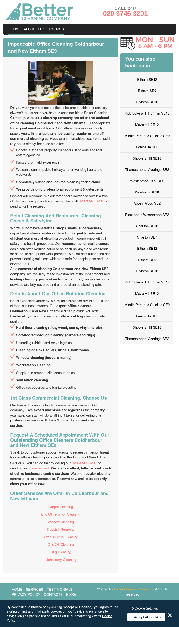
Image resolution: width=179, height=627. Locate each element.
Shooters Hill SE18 (147, 158)
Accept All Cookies (147, 617)
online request (38, 467)
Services (34, 589)
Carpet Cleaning (60, 506)
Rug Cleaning (61, 551)
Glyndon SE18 (147, 101)
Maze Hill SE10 (147, 124)
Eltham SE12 (147, 79)
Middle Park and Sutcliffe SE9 (147, 135)
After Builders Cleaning (60, 536)
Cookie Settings (146, 608)
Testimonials (59, 589)
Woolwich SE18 (147, 191)
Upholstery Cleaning (60, 559)
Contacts (56, 29)
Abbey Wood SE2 (147, 203)
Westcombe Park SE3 (147, 180)
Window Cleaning (61, 521)
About (29, 29)
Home (16, 29)
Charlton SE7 (147, 237)
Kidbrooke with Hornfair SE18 (147, 113)
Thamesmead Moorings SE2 (147, 169)
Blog (71, 594)
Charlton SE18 (147, 225)
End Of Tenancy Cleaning (60, 514)
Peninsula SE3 (147, 146)
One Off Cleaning (61, 544)
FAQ (41, 29)
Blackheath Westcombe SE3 (147, 214)
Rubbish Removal (60, 529)
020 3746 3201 (91, 201)
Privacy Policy (26, 594)
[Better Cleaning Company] (39, 18)
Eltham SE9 (147, 90)
